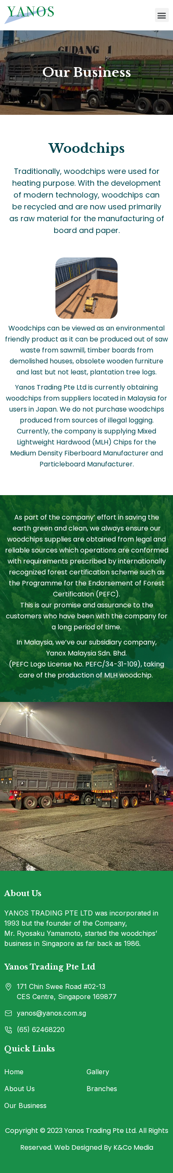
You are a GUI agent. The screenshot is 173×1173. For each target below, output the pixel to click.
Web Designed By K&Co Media (103, 1147)
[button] (162, 15)
